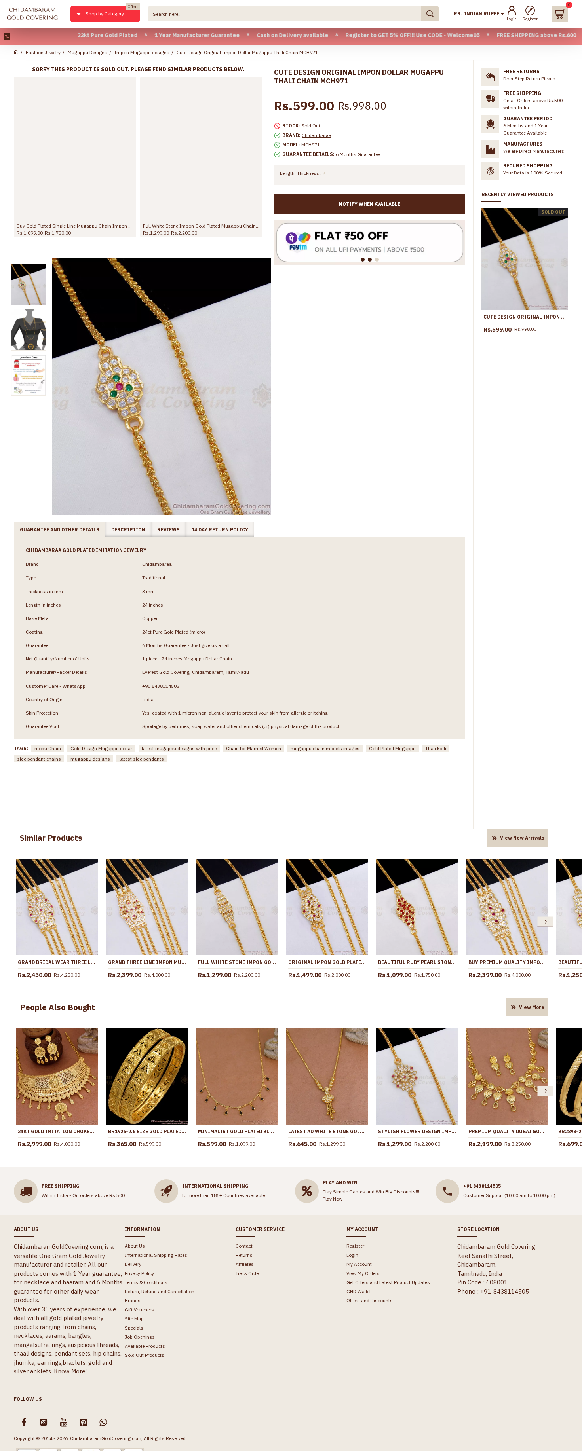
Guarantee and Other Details (59, 530)
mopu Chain (47, 748)
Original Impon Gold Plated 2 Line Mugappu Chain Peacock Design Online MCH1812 (327, 962)
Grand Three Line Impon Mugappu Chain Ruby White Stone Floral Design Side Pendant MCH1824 (147, 962)
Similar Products (51, 838)
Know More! (70, 1371)
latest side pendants (142, 759)
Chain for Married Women (253, 748)
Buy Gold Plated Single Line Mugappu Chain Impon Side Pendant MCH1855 (75, 226)
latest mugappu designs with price (179, 748)
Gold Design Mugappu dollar (101, 748)
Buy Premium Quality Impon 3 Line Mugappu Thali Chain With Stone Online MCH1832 (507, 962)
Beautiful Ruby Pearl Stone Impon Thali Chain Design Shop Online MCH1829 (417, 962)
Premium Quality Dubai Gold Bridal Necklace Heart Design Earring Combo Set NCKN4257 (507, 1131)
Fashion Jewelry (43, 52)
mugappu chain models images (325, 748)
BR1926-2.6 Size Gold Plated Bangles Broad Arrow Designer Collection (147, 1131)
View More (531, 1007)
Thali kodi (435, 748)
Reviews (168, 530)
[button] (19, 922)
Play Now (332, 1199)
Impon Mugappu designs (141, 52)
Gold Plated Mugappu (392, 748)
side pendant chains (39, 759)
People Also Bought (57, 1007)
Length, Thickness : (300, 173)
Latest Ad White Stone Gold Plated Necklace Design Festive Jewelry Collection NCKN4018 (327, 1131)
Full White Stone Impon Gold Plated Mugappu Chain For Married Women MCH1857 (201, 226)
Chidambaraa (316, 135)
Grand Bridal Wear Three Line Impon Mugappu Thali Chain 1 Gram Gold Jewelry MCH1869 (57, 962)
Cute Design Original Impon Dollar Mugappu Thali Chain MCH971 (524, 317)
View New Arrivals (522, 838)
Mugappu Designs (87, 52)
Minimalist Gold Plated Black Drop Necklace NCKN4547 (237, 1131)
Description (128, 530)
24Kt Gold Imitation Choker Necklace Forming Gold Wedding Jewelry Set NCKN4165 (57, 1131)
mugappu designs (90, 759)
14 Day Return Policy (220, 530)
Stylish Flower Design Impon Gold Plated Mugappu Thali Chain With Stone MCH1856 (417, 1131)
